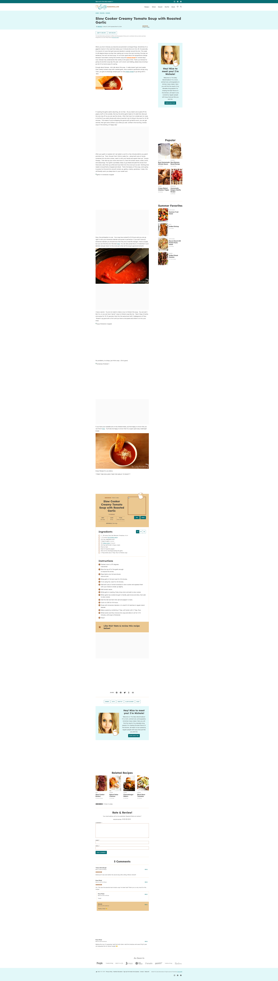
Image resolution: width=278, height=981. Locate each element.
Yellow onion (106, 543)
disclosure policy (115, 37)
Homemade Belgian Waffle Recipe (176, 190)
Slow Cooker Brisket (100, 795)
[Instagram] (174, 1)
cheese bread (131, 57)
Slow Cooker (129, 701)
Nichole (100, 26)
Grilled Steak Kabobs (173, 256)
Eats (113, 701)
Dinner (154, 7)
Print (143, 517)
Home (97, 13)
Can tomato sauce (113, 537)
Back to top (101, 971)
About (173, 7)
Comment (99, 822)
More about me (134, 735)
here (118, 243)
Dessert (160, 7)
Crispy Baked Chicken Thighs (163, 189)
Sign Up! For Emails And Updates (131, 971)
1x (137, 531)
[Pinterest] (177, 1)
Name (98, 840)
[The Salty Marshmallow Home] (107, 7)
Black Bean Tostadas (141, 795)
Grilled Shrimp (174, 226)
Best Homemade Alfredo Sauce (164, 163)
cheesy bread (129, 71)
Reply (146, 869)
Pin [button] (137, 517)
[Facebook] (180, 1)
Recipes (147, 7)
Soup (137, 701)
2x (141, 531)
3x (144, 531)
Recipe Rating (117, 819)
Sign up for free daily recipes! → (104, 1)
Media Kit (147, 971)
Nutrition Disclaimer (118, 971)
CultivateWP (179, 971)
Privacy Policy (109, 971)
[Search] (180, 6)
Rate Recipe (112, 32)
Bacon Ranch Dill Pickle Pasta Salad (175, 242)
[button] (105, 498)
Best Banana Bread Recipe (175, 163)
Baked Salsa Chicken (113, 795)
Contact (142, 971)
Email (98, 845)
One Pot (167, 7)
